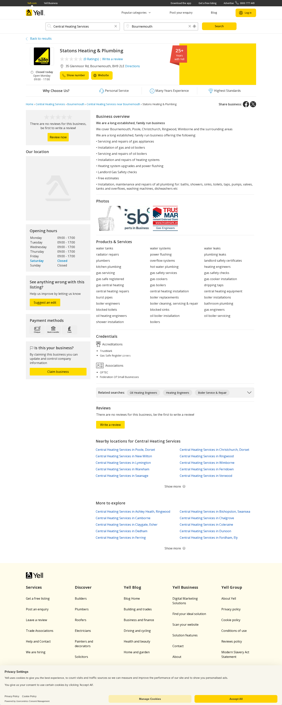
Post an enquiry (37, 609)
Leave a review (36, 620)
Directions (132, 66)
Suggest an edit (45, 302)
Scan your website (185, 624)
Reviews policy (231, 641)
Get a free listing (207, 3)
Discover (83, 587)
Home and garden (137, 652)
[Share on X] (253, 104)
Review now (58, 137)
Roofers (80, 620)
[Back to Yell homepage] (35, 13)
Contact (178, 646)
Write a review (112, 59)
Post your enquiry (181, 13)
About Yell (228, 598)
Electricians (83, 631)
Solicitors (81, 657)
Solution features (185, 635)
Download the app (181, 3)
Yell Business (51, 3)
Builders (81, 598)
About (176, 657)
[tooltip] (194, 26)
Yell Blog (132, 587)
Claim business (58, 372)
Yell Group (231, 587)
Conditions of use (234, 631)
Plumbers (82, 609)
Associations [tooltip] (114, 365)
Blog (214, 13)
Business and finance (139, 620)
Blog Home (132, 598)
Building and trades (138, 609)
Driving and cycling (137, 631)
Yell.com (32, 3)
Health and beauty (137, 641)
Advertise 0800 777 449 (239, 3)
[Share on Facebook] (246, 104)
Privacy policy (231, 609)
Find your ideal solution (189, 614)
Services (34, 587)
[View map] (58, 188)
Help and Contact (38, 641)
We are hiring (35, 652)
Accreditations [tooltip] (112, 344)
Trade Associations (39, 631)
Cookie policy (230, 620)
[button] (115, 26)
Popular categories (134, 13)
